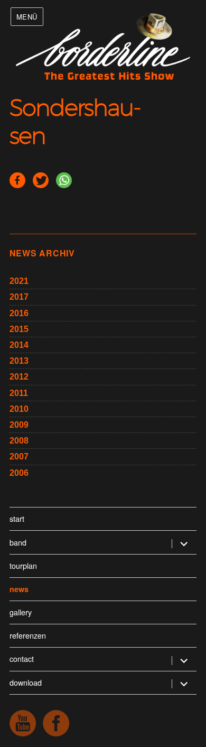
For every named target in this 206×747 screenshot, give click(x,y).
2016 (19, 313)
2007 (19, 456)
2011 (19, 393)
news (19, 589)
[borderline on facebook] (56, 723)
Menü (27, 17)
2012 (19, 376)
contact (22, 658)
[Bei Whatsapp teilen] (64, 180)
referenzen (28, 635)
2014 (19, 344)
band (18, 542)
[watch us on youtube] (23, 723)
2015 (19, 329)
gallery (21, 611)
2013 (19, 360)
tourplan (23, 565)
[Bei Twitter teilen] (41, 180)
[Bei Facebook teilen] (17, 180)
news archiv (42, 253)
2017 (19, 296)
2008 (19, 440)
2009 (19, 424)
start (17, 518)
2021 (19, 280)
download (26, 682)
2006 (19, 472)
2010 (19, 408)
